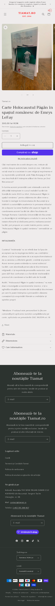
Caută (7, 458)
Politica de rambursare (14, 469)
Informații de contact (45, 596)
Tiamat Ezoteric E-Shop (26, 589)
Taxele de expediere (16, 126)
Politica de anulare (33, 600)
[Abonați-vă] (47, 399)
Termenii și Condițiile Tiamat (17, 464)
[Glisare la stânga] (22, 95)
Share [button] (6, 325)
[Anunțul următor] (50, 4)
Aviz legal (21, 600)
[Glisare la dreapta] (33, 95)
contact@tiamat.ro (18, 502)
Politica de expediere (28, 596)
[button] (5, 14)
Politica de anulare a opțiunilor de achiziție (22, 475)
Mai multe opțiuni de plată (27, 158)
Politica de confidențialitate (40, 592)
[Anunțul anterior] (5, 4)
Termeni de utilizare (12, 596)
